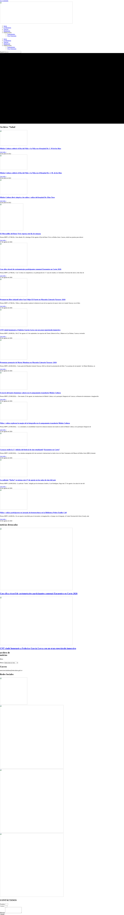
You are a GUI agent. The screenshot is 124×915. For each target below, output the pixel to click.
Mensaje (2, 912)
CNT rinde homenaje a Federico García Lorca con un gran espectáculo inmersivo (30, 330)
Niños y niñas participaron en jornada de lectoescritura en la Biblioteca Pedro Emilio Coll (33, 513)
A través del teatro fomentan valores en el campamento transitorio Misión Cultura (30, 393)
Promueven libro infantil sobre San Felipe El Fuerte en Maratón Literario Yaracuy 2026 (32, 299)
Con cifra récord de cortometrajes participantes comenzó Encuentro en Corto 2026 (30, 269)
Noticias (6, 29)
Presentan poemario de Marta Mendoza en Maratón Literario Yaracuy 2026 (28, 362)
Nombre (2, 904)
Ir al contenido (4, 1)
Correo (2, 906)
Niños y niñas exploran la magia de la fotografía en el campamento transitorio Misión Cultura (35, 423)
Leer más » (3, 152)
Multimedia (7, 31)
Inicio (5, 26)
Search (2, 52)
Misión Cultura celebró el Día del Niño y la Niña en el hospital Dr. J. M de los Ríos (30, 148)
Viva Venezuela (11, 36)
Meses (2, 662)
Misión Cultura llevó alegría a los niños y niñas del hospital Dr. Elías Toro (27, 197)
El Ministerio (7, 27)
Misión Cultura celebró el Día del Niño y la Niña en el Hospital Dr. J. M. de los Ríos (31, 173)
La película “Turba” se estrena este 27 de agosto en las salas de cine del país (28, 480)
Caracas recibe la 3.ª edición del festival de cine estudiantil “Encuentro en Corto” (30, 450)
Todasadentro (11, 34)
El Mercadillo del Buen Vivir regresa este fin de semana (20, 234)
